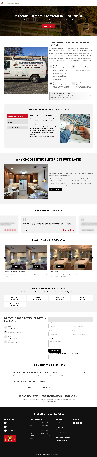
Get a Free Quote (48, 26)
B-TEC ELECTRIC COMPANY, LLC (48, 413)
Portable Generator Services (63, 440)
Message (50, 338)
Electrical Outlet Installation (63, 430)
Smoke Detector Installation (63, 437)
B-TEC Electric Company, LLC (10, 3)
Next (92, 258)
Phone (50, 330)
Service (73, 330)
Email (73, 322)
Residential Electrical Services (16, 116)
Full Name (51, 322)
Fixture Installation (61, 432)
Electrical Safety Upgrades (14, 127)
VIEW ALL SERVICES (55, 189)
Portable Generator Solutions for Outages (16, 121)
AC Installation (59, 427)
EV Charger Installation (61, 435)
